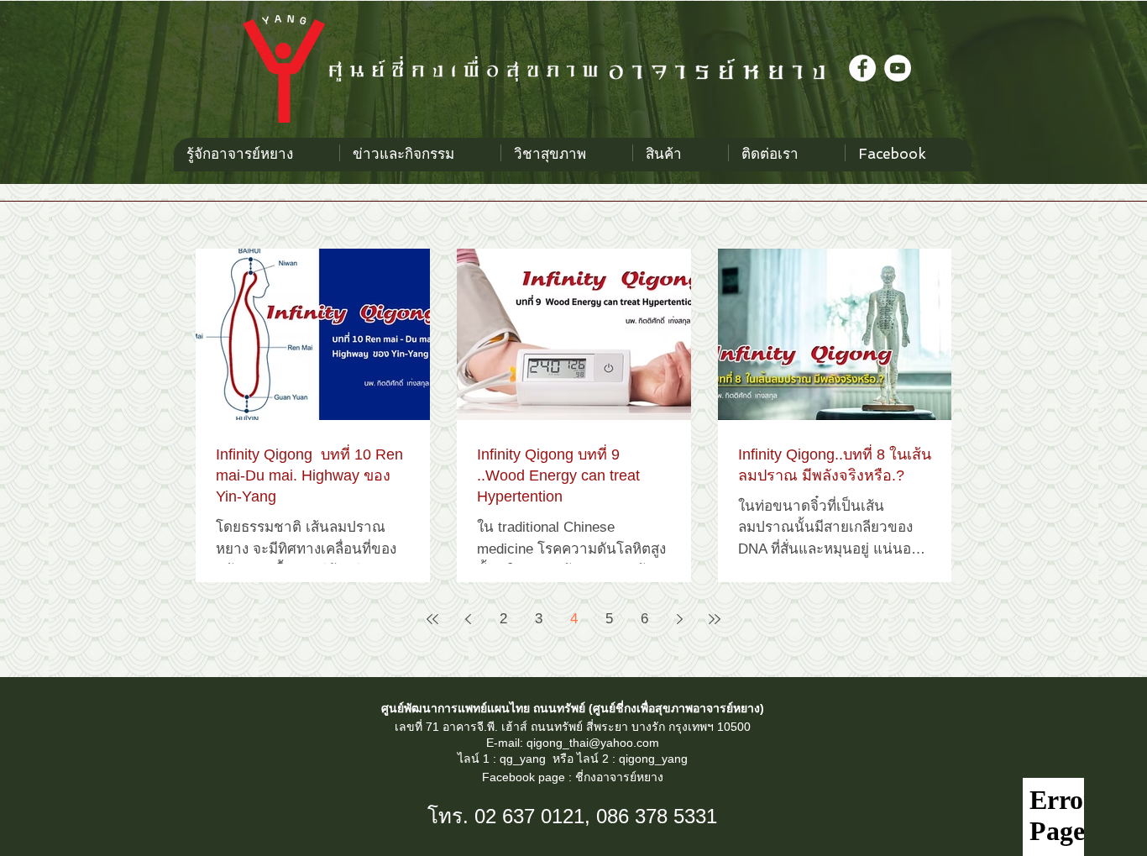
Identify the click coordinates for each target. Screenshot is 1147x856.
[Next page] (679, 619)
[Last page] (714, 619)
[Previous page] (468, 619)
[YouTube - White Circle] (897, 68)
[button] (566, 152)
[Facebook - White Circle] (862, 68)
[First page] (432, 619)
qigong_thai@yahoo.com (592, 742)
